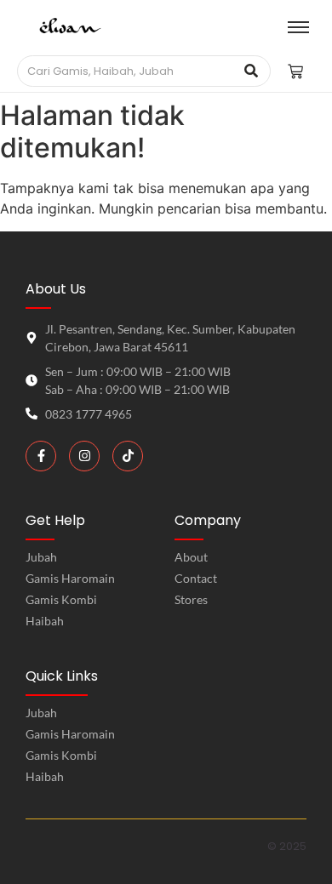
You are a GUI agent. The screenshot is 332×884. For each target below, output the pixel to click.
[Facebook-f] (41, 456)
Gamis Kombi (61, 755)
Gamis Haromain (70, 734)
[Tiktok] (127, 456)
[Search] (251, 71)
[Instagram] (84, 456)
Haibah (45, 776)
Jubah (41, 712)
